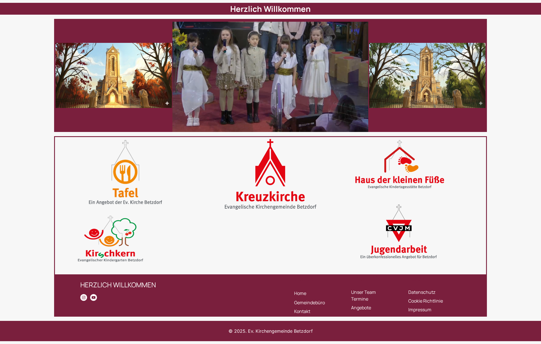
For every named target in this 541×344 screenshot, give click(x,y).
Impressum (419, 309)
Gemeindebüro (309, 302)
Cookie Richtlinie (425, 301)
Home (300, 293)
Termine (359, 299)
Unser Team (363, 292)
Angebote (361, 308)
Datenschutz (421, 292)
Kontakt (302, 311)
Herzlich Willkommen (270, 8)
